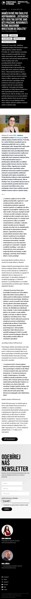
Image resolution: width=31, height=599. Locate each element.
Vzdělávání (13, 35)
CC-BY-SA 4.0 (11, 593)
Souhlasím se (16, 505)
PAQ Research (18, 137)
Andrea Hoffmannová (9, 41)
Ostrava (5, 35)
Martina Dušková (19, 38)
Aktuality (4, 9)
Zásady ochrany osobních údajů (8, 597)
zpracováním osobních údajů (20, 505)
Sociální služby (7, 38)
